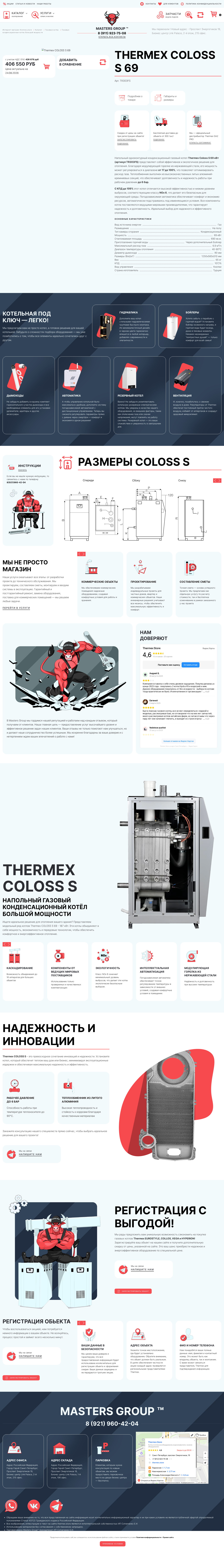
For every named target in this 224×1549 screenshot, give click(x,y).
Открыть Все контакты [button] (112, 37)
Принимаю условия (113, 1544)
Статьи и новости (25, 4)
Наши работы (44, 4)
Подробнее (122, 143)
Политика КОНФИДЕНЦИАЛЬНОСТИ (203, 4)
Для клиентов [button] (170, 4)
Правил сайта (168, 1537)
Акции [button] (10, 4)
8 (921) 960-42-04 (112, 1423)
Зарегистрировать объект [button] (135, 1291)
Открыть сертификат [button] (200, 143)
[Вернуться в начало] (112, 15)
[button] (15, 15)
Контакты (151, 4)
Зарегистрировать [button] (126, 139)
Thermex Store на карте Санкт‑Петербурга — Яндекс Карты (178, 746)
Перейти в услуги (16, 607)
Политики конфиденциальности (148, 1537)
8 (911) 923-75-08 (112, 33)
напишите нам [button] (30, 1154)
